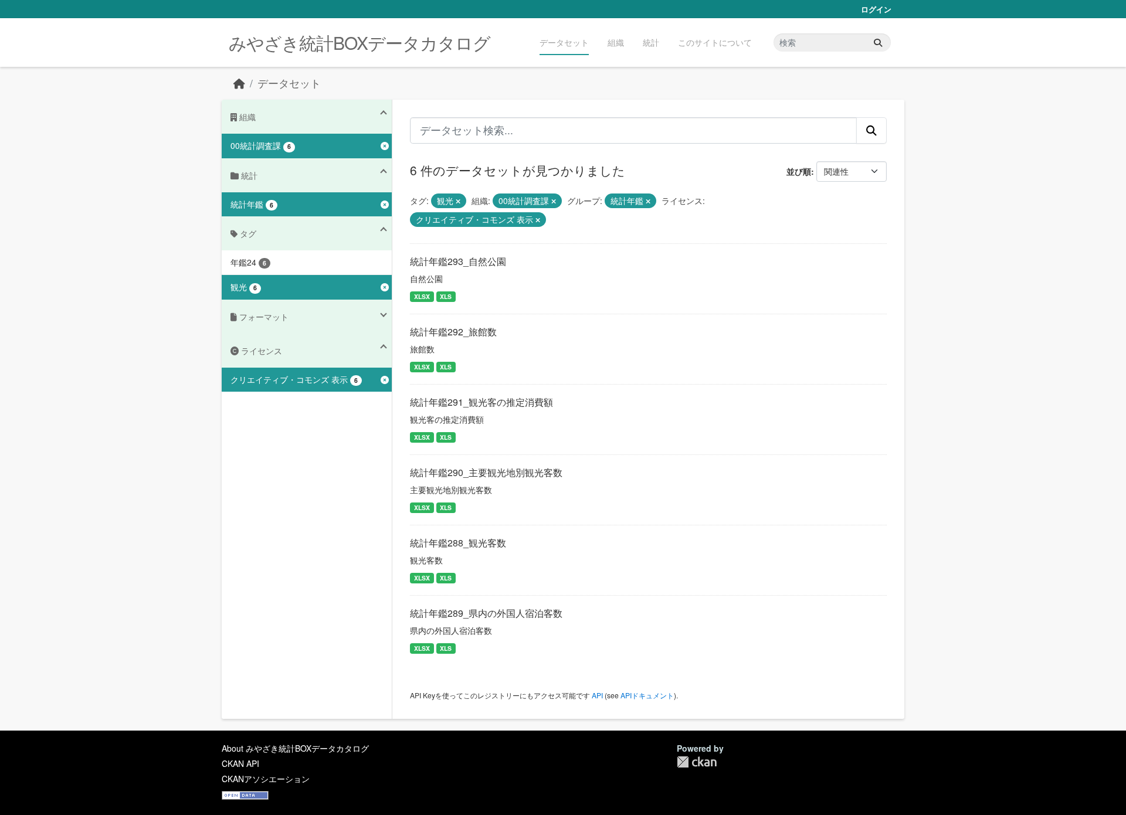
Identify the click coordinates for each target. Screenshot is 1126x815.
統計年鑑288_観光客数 (458, 542)
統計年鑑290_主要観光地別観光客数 (486, 472)
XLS (446, 296)
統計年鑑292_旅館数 (453, 331)
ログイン (876, 9)
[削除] (458, 201)
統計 (651, 42)
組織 (616, 42)
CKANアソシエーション (266, 779)
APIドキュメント (647, 695)
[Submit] (878, 42)
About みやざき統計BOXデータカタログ (295, 748)
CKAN (697, 762)
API (597, 695)
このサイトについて (715, 42)
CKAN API (240, 763)
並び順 (798, 171)
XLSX (422, 296)
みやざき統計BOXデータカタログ (359, 42)
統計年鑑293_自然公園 (458, 261)
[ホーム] (239, 83)
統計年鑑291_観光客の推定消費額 (481, 402)
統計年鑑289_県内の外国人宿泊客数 (486, 613)
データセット (564, 42)
